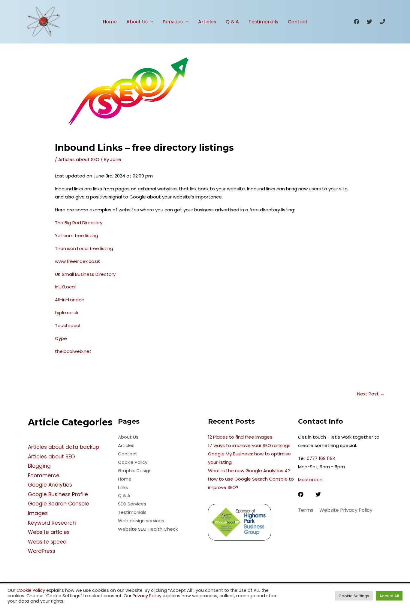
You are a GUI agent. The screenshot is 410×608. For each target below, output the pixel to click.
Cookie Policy (132, 462)
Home (110, 21)
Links (123, 487)
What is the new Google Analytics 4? (249, 470)
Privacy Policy (146, 596)
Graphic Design (135, 470)
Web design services (141, 520)
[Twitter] (369, 21)
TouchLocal (67, 325)
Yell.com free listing (76, 235)
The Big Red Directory (78, 222)
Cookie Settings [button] (354, 596)
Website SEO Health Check (148, 529)
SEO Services (132, 504)
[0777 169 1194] (382, 21)
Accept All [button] (389, 596)
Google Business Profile (58, 494)
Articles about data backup (63, 447)
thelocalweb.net (73, 351)
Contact (298, 21)
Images (38, 513)
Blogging (39, 465)
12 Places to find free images (240, 437)
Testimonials (263, 21)
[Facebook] (356, 21)
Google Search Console (58, 503)
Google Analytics (50, 484)
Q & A (232, 21)
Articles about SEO (78, 159)
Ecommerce (43, 475)
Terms (305, 510)
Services (173, 21)
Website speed (47, 541)
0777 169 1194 (321, 458)
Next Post (370, 394)
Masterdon (310, 479)
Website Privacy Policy (345, 510)
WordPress (41, 551)
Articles (207, 21)
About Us (137, 21)
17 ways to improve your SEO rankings (249, 445)
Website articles (49, 532)
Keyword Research (52, 522)
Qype (61, 338)
